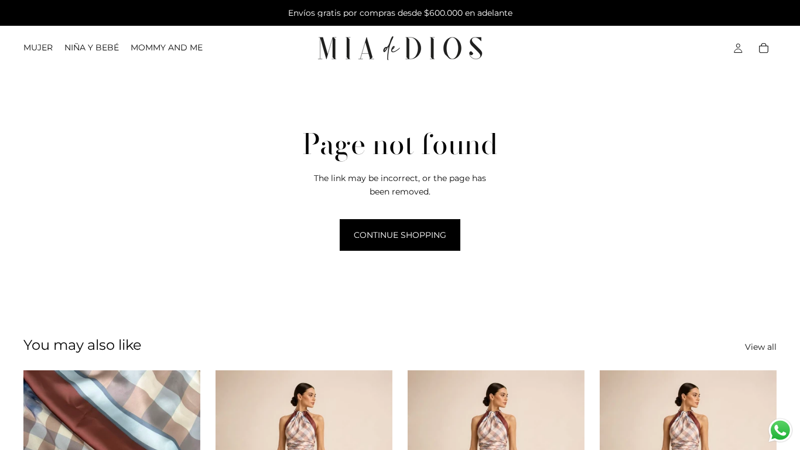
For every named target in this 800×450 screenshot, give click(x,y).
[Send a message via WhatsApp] (780, 430)
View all (761, 347)
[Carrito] (764, 48)
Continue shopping (400, 235)
